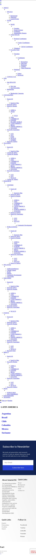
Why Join (13, 86)
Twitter (22, 528)
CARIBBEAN (14, 119)
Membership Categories (17, 93)
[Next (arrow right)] (2, 552)
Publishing (17, 69)
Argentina (6, 414)
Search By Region (12, 289)
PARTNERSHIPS (8, 395)
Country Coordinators (23, 42)
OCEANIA (13, 128)
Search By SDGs (12, 104)
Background (13, 16)
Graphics (23, 66)
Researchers (24, 62)
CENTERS (10, 185)
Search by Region (12, 106)
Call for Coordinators (27, 46)
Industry (9, 273)
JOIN (5, 78)
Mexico (5, 429)
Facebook (23, 525)
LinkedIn (23, 531)
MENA (12, 125)
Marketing (24, 65)
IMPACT (6, 352)
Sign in (4, 400)
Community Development (24, 225)
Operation (16, 54)
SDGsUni (9, 12)
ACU (12, 135)
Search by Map (14, 103)
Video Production (26, 68)
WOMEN (13, 140)
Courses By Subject (12, 179)
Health (9, 272)
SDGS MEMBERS (12, 394)
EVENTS (6, 313)
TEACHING (7, 143)
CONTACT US (11, 76)
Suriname (6, 433)
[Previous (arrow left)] (0, 552)
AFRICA (13, 110)
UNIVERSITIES (8, 95)
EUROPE (13, 120)
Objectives (13, 17)
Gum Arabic (10, 276)
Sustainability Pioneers (20, 33)
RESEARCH (7, 181)
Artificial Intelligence (13, 268)
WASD (12, 24)
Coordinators (21, 58)
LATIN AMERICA (15, 123)
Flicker (22, 536)
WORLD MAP (11, 392)
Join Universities (15, 88)
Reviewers (20, 75)
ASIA (12, 117)
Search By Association (13, 129)
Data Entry (24, 63)
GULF (16, 115)
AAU (12, 133)
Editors (19, 73)
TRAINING (6, 397)
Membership (10, 89)
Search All (10, 99)
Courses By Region (12, 154)
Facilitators (17, 31)
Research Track (11, 350)
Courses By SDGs (12, 152)
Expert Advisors (18, 30)
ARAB (12, 111)
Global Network (14, 34)
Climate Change (11, 270)
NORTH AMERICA (16, 126)
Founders (16, 28)
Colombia (6, 425)
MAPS (5, 388)
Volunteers (17, 48)
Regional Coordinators (20, 38)
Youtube (23, 533)
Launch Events (14, 19)
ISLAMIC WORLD (16, 122)
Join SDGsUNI (11, 82)
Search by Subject (15, 212)
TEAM (9, 20)
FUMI (12, 137)
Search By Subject (12, 141)
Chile (4, 421)
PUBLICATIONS (12, 227)
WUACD (13, 138)
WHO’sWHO (7, 278)
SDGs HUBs (7, 264)
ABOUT (5, 8)
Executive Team (14, 50)
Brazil (4, 417)
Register (10, 400)
